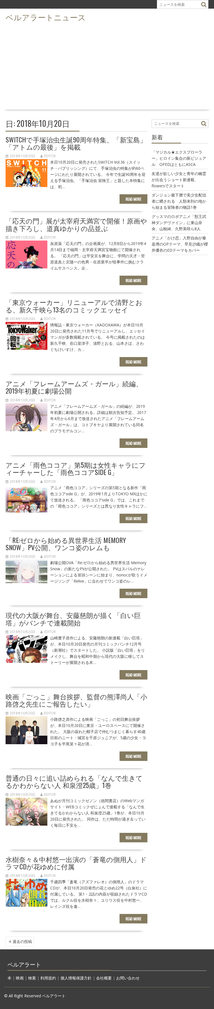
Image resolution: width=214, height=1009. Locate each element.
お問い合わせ (128, 978)
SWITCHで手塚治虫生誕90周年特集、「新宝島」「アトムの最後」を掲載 (76, 143)
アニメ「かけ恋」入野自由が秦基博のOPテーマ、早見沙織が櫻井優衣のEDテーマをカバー (180, 244)
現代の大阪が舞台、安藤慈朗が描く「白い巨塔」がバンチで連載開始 (73, 618)
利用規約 (48, 978)
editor (50, 156)
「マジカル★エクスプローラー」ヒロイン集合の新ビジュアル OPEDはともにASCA (179, 158)
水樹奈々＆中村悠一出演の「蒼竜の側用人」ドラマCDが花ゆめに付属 (76, 862)
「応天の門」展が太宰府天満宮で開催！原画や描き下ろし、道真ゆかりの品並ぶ (76, 224)
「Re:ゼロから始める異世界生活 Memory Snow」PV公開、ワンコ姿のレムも (66, 543)
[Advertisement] (107, 66)
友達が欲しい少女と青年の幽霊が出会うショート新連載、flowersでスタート (179, 179)
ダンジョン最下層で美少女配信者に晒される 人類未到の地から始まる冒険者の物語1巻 (179, 201)
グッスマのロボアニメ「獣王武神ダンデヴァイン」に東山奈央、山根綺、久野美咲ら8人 (179, 222)
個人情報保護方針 (76, 978)
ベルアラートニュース (46, 17)
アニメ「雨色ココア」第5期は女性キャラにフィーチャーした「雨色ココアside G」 (76, 468)
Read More (133, 199)
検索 (32, 978)
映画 (20, 978)
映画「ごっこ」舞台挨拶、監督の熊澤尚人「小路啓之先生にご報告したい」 (76, 700)
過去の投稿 (22, 941)
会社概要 (104, 978)
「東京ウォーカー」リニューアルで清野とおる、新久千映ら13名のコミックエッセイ (74, 305)
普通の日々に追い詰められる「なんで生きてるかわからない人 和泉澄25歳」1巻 (74, 781)
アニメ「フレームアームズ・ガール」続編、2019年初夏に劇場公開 (74, 387)
